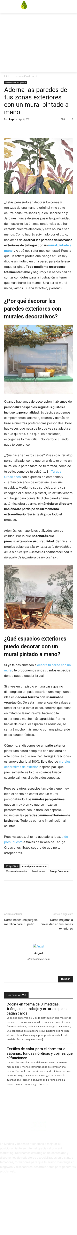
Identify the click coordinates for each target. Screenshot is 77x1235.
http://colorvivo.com (39, 959)
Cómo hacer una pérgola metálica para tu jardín (21, 922)
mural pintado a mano (34, 866)
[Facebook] (69, 21)
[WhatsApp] (36, 128)
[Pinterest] (27, 128)
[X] (74, 21)
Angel (12, 119)
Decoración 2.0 (16, 995)
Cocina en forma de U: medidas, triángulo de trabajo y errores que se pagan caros (37, 1008)
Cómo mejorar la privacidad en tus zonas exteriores (57, 924)
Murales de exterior (16, 871)
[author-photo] (38, 946)
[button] (49, 35)
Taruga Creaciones (59, 871)
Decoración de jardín (26, 76)
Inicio (7, 76)
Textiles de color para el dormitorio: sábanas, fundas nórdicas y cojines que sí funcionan (40, 1053)
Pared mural (38, 871)
